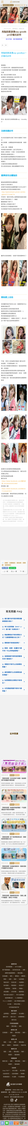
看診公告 (13, 1016)
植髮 (7, 1026)
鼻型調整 (6, 991)
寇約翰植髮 (9, 966)
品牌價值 (6, 1013)
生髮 (10, 1042)
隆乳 (11, 976)
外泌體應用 (21, 1077)
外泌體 (14, 1077)
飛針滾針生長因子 (9, 995)
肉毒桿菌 (7, 988)
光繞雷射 (21, 982)
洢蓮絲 (21, 988)
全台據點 (21, 1013)
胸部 (24, 1032)
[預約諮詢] (2, 1123)
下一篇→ (23, 571)
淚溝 (6, 562)
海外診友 (14, 1020)
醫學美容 (8, 565)
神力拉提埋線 (20, 995)
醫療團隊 (13, 1013)
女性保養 (13, 991)
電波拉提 (6, 982)
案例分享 (21, 28)
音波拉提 (13, 982)
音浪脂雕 (4, 976)
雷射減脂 (20, 973)
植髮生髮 (4, 1061)
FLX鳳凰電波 (18, 998)
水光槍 (9, 1004)
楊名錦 (19, 562)
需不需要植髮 (6, 970)
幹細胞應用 (6, 1077)
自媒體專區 (21, 1016)
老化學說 (22, 1070)
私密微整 (21, 979)
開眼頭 (23, 976)
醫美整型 (15, 28)
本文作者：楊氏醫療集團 (14, 39)
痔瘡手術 (23, 1045)
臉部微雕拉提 (9, 998)
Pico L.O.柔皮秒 (7, 1001)
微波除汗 (21, 985)
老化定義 (14, 1070)
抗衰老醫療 (15, 1073)
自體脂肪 (12, 562)
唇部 (15, 979)
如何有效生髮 (16, 970)
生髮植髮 (4, 1032)
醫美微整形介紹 (19, 5)
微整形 (14, 1035)
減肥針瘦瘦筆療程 (10, 973)
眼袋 (5, 979)
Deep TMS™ (6, 1070)
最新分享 (5, 1016)
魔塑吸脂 (21, 991)
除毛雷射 (6, 985)
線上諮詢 (5, 568)
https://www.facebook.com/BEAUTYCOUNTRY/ (14, 490)
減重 (24, 970)
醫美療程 (15, 1045)
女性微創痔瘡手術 (14, 1007)
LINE (8, 1121)
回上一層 (14, 571)
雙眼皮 (17, 976)
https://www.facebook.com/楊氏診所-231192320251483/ (14, 482)
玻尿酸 (14, 988)
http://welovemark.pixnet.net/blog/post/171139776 (13, 193)
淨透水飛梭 (17, 1004)
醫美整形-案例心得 (8, 5)
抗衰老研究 (6, 1073)
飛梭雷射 (13, 985)
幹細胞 (22, 1073)
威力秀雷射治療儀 (19, 1001)
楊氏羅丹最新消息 (15, 1)
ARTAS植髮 (18, 966)
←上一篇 (5, 571)
